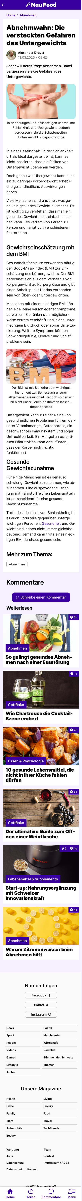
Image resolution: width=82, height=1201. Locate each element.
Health (10, 1098)
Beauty (11, 1135)
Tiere (9, 1120)
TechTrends (51, 1128)
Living (47, 1098)
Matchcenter (52, 1035)
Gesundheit (51, 523)
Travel (47, 1120)
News (10, 1028)
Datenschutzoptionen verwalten (23, 1169)
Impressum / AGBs (56, 1162)
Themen (49, 1064)
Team (47, 1149)
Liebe (10, 1106)
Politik (47, 1028)
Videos (11, 1050)
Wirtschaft (50, 1042)
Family (10, 1113)
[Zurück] (2, 5)
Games (11, 1057)
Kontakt (49, 1156)
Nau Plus (49, 1050)
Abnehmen (28, 15)
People (11, 1042)
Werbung (12, 1149)
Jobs (9, 1156)
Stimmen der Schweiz (58, 1057)
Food (46, 1113)
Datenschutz (15, 1162)
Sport (10, 1035)
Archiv (10, 1072)
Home (10, 15)
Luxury (48, 1106)
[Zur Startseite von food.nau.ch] (41, 4)
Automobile (14, 1128)
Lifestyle (12, 1064)
